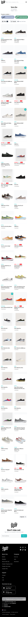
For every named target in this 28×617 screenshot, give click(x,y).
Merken (3, 556)
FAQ (3, 577)
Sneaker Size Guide (6, 566)
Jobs (15, 559)
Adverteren (16, 561)
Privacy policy (12, 614)
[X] (25, 547)
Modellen (4, 559)
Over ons (16, 556)
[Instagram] (20, 547)
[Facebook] (23, 547)
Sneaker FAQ (5, 568)
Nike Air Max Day (5, 561)
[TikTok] (23, 549)
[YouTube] (20, 549)
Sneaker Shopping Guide (7, 563)
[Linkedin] (25, 549)
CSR (3, 580)
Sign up (24, 535)
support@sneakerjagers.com (10, 601)
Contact (3, 575)
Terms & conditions (5, 614)
